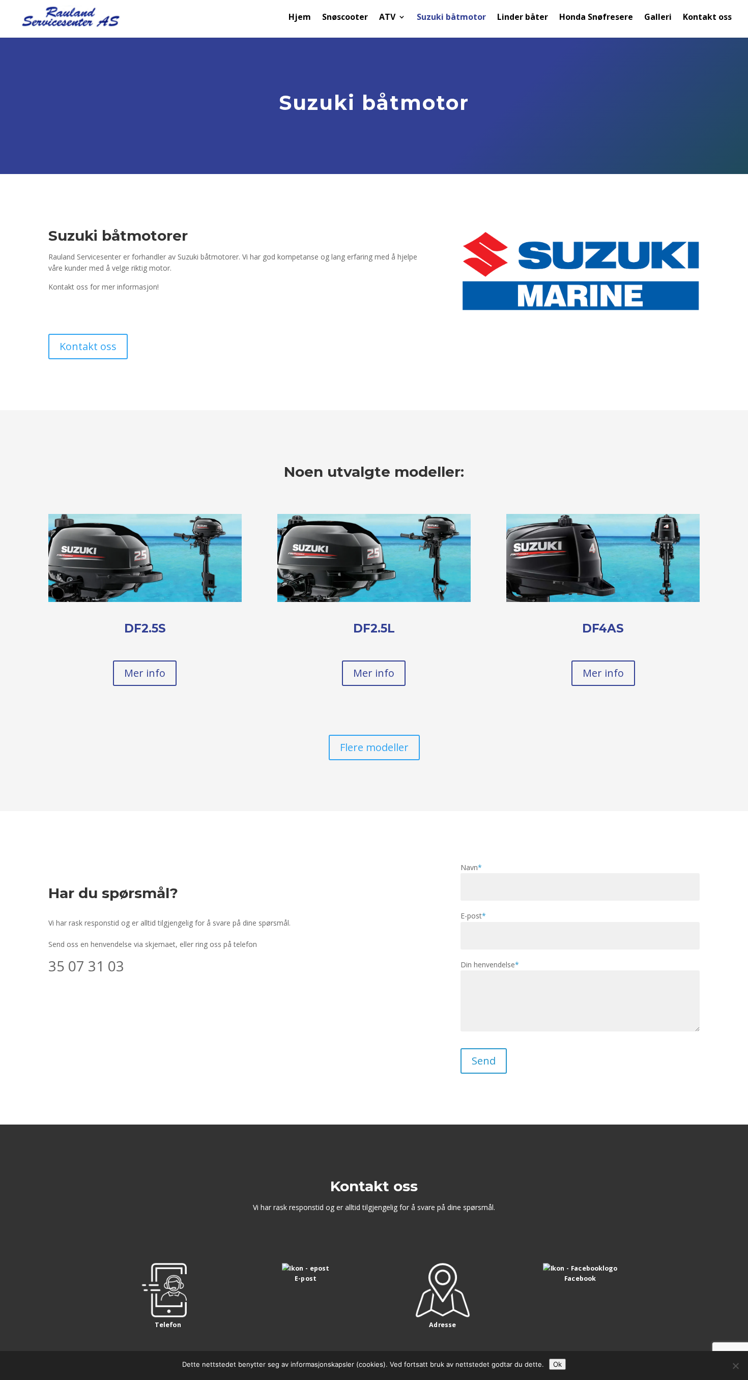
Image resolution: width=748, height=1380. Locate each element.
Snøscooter (345, 17)
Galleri (658, 17)
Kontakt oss (707, 17)
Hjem (300, 17)
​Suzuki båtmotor (451, 17)
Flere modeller (374, 747)
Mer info (144, 673)
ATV (387, 17)
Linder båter (522, 17)
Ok (557, 1364)
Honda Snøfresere (596, 17)
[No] (735, 1366)
